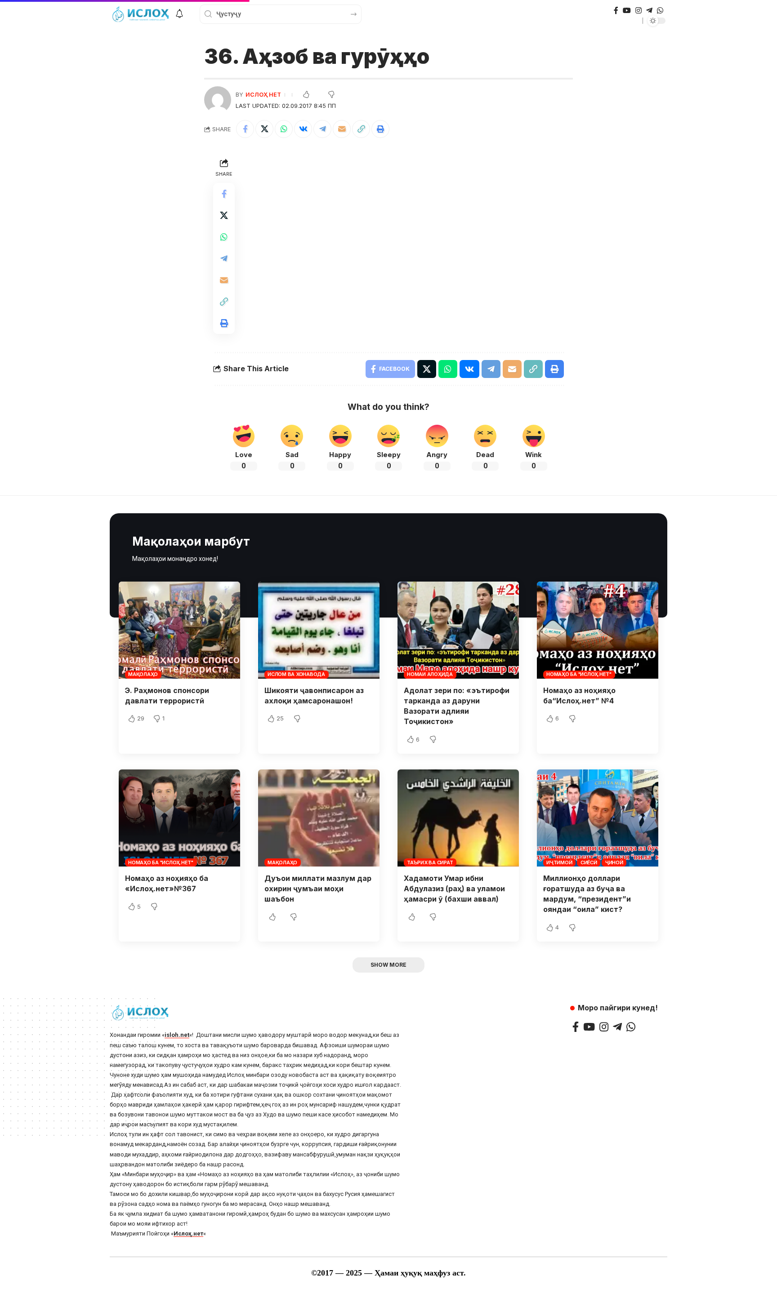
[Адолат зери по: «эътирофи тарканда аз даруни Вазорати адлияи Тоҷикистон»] (458, 630)
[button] (361, 129)
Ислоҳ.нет (188, 1233)
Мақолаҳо (143, 674)
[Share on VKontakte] (303, 129)
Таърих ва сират (430, 862)
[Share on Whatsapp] (284, 129)
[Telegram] (649, 10)
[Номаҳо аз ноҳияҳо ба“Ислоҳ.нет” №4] (597, 630)
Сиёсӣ (589, 862)
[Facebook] (616, 10)
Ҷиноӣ (614, 862)
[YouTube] (627, 10)
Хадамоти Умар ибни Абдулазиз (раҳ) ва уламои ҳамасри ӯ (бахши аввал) (454, 888)
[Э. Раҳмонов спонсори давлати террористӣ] (179, 630)
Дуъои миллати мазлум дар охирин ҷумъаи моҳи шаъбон (317, 888)
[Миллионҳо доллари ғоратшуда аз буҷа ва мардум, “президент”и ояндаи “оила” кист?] (597, 818)
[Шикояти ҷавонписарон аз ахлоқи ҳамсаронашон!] (319, 630)
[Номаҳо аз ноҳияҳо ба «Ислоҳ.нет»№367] (179, 818)
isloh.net (177, 1034)
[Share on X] (264, 129)
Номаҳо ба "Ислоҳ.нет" (579, 674)
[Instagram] (638, 10)
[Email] (342, 129)
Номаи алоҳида (430, 674)
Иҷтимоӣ (559, 862)
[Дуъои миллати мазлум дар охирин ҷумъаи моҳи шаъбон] (319, 818)
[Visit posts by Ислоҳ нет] (217, 99)
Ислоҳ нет (263, 94)
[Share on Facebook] (245, 129)
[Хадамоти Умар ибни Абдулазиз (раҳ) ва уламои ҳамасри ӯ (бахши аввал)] (458, 818)
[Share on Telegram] (322, 129)
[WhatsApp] (660, 10)
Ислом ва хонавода (296, 674)
